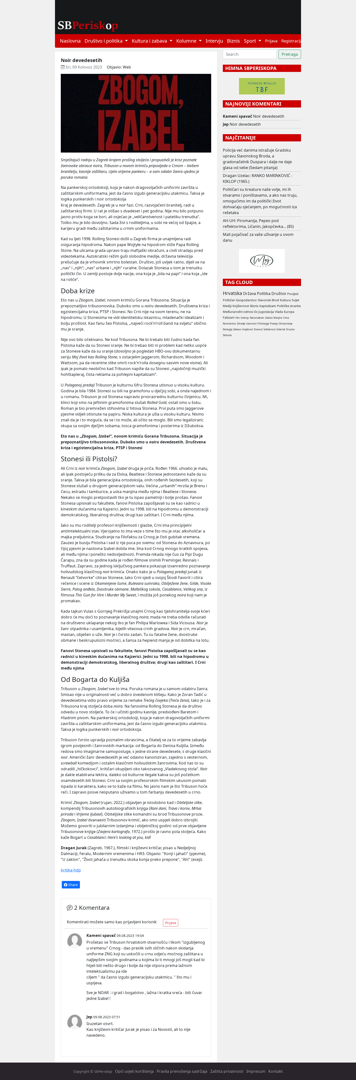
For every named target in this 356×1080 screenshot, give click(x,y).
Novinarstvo (229, 323)
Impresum (255, 1071)
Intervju (214, 41)
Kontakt (275, 1071)
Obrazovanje (285, 323)
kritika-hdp (71, 870)
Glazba (268, 317)
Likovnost (251, 323)
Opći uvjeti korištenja (134, 1071)
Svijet (295, 300)
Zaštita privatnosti (226, 1071)
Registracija (292, 41)
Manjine (277, 317)
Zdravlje (241, 323)
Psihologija (263, 323)
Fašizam (228, 317)
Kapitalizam (267, 306)
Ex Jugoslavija (264, 311)
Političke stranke (289, 306)
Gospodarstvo (246, 300)
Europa (289, 311)
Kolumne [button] (187, 41)
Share (72, 884)
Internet (281, 329)
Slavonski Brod (268, 300)
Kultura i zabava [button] (150, 41)
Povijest (293, 294)
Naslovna (70, 41)
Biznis (233, 41)
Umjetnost (247, 329)
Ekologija (227, 329)
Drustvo (290, 329)
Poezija (274, 323)
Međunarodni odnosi (238, 311)
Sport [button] (250, 41)
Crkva (286, 317)
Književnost (240, 306)
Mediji (227, 306)
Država (249, 293)
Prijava (271, 41)
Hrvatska (232, 293)
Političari (229, 300)
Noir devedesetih (268, 116)
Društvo (278, 293)
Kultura (285, 300)
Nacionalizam (257, 317)
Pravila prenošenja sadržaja (182, 1071)
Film (237, 317)
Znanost (258, 329)
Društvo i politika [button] (104, 41)
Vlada (279, 311)
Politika (264, 293)
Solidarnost (269, 329)
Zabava (237, 329)
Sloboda (227, 335)
